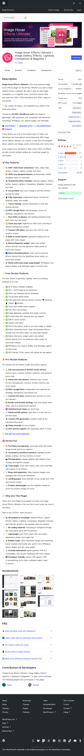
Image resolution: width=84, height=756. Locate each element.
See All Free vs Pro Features (17, 434)
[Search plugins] (25, 17)
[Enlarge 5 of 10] (33, 588)
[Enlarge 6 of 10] (33, 602)
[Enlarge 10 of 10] (51, 598)
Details (7, 70)
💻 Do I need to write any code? (15, 645)
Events (66, 704)
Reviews (18, 70)
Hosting (5, 708)
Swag (67, 712)
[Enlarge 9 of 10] (51, 588)
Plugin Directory (8, 10)
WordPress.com (9, 719)
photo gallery (76, 126)
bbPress (6, 727)
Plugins (25, 708)
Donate (68, 708)
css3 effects (77, 108)
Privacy (5, 712)
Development (46, 70)
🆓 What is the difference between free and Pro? (22, 658)
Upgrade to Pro (25, 126)
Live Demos (10, 126)
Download (76, 57)
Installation (31, 70)
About (4, 700)
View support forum (66, 198)
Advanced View (64, 132)
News (4, 704)
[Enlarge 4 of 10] (33, 578)
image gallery (76, 112)
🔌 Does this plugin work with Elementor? (19, 631)
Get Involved (69, 700)
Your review (62, 172)
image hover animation (75, 117)
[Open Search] (74, 3)
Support (78, 70)
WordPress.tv (49, 712)
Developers (47, 708)
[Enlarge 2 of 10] (15, 593)
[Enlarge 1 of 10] (15, 578)
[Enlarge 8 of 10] (51, 578)
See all (79, 172)
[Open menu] (80, 3)
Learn (45, 700)
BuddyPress (8, 731)
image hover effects (75, 121)
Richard (36, 685)
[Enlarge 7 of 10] (33, 612)
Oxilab (20, 62)
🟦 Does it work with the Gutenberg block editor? (22, 638)
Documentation (43, 126)
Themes (26, 704)
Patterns (26, 712)
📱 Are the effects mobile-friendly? (16, 652)
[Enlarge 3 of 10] (15, 612)
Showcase (27, 700)
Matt (5, 723)
